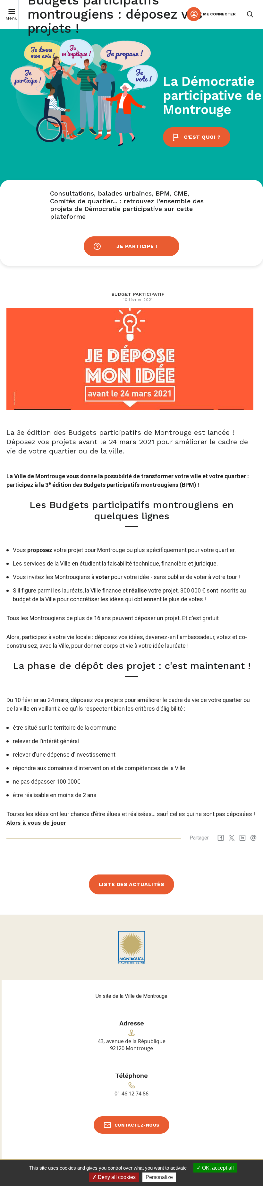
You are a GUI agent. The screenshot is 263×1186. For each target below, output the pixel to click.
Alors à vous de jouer (36, 822)
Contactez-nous (137, 1125)
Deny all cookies (116, 1177)
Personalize (159, 1177)
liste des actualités (132, 884)
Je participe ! (136, 246)
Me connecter (219, 14)
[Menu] (11, 14)
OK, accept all (217, 1168)
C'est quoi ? (202, 137)
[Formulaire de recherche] (250, 14)
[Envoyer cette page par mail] (253, 838)
